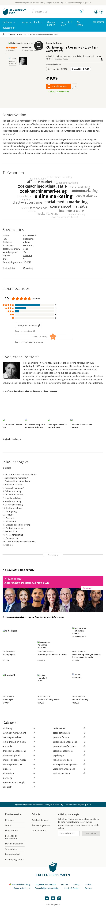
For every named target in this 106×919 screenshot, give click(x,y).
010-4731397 (98, 22)
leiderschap (8, 773)
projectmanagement (63, 751)
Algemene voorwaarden (46, 884)
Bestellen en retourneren (11, 837)
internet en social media (14, 760)
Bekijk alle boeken (10, 439)
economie (7, 746)
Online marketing (80, 699)
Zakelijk (36, 814)
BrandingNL (8, 699)
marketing (7, 778)
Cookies (88, 884)
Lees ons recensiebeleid (25, 331)
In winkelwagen (59, 86)
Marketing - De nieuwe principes (52, 654)
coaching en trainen (12, 737)
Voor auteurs (11, 849)
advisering (8, 728)
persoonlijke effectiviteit (64, 746)
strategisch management (65, 764)
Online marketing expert (48, 699)
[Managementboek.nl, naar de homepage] (14, 15)
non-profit (7, 787)
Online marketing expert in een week (44, 34)
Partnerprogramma (14, 859)
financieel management (14, 751)
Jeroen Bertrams (54, 43)
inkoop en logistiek (11, 755)
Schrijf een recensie (27, 325)
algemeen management (14, 733)
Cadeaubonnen (39, 830)
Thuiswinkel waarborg (21, 884)
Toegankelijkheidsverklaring (47, 888)
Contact (8, 825)
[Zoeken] (81, 11)
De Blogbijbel (9, 654)
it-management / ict (12, 764)
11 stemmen (10, 50)
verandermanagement (64, 769)
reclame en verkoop (62, 760)
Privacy (76, 884)
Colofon (64, 884)
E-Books (12, 34)
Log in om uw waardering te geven (29, 342)
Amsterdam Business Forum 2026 (27, 582)
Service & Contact (72, 888)
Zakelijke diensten (40, 820)
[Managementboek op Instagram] (59, 898)
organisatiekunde (61, 733)
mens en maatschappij (13, 782)
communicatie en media (14, 742)
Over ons (9, 820)
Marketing (22, 34)
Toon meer (52, 555)
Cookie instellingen (22, 888)
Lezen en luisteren (14, 844)
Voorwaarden (11, 830)
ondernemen (59, 728)
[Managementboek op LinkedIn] (47, 898)
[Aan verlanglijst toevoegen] (74, 86)
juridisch (7, 769)
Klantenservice (13, 814)
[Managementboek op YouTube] (53, 898)
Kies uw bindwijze (53, 64)
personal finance (61, 737)
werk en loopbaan (61, 773)
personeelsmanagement (65, 742)
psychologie (58, 755)
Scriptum (27, 255)
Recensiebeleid (12, 854)
